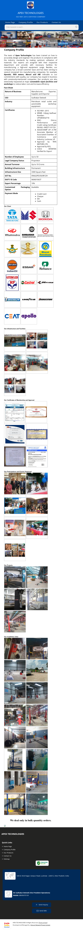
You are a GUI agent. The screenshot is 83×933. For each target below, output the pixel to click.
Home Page (10, 22)
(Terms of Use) (42, 923)
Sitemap (7, 859)
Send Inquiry (43, 905)
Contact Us (56, 22)
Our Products (42, 22)
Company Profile (26, 22)
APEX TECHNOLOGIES (30, 14)
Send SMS (43, 911)
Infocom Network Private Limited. (40, 925)
